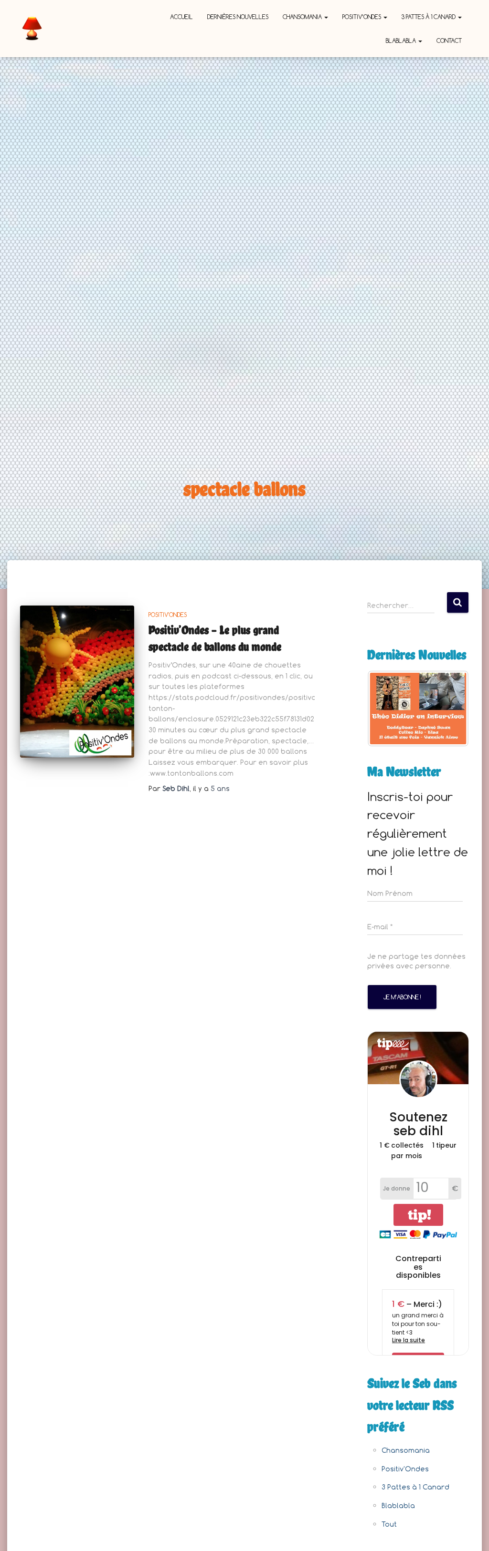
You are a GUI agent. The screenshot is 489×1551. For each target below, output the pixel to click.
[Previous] (387, 708)
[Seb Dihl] (32, 29)
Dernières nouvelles (237, 17)
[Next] (448, 708)
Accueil (181, 17)
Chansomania (303, 17)
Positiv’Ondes (362, 17)
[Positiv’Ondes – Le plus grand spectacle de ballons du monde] (77, 682)
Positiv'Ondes (168, 614)
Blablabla (401, 40)
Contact (449, 40)
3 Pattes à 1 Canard (429, 17)
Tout (389, 1524)
